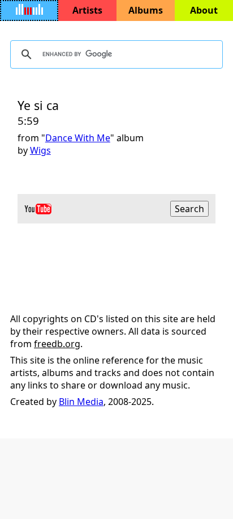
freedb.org (57, 343)
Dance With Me (77, 138)
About (204, 10)
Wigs (40, 150)
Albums (145, 10)
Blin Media (81, 401)
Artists (87, 10)
